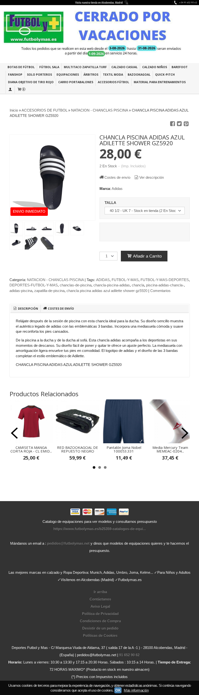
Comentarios (160, 291)
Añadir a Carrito (147, 256)
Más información (136, 690)
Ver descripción (151, 177)
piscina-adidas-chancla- (165, 285)
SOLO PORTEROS (39, 75)
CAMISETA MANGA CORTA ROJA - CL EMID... (31, 449)
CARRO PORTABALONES (75, 82)
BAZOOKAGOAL (139, 75)
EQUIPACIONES (68, 75)
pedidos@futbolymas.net (68, 543)
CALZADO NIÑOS (154, 67)
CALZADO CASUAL (124, 67)
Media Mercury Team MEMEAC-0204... (170, 449)
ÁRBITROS (90, 75)
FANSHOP (15, 75)
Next (185, 433)
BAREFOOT (180, 67)
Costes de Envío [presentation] (60, 309)
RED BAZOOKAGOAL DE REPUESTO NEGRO (77, 449)
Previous (14, 433)
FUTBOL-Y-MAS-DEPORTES (165, 280)
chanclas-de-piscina (75, 285)
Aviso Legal (100, 606)
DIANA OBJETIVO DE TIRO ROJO (31, 82)
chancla (138, 285)
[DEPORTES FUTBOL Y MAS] (99, 34)
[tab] (25, 309)
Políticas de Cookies (100, 635)
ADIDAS (103, 280)
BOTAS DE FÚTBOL (21, 67)
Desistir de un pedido (100, 628)
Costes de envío (117, 177)
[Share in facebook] (172, 124)
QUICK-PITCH (165, 75)
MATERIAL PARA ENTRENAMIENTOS (160, 82)
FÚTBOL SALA (49, 67)
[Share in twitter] (179, 124)
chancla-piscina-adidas (111, 285)
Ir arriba (100, 592)
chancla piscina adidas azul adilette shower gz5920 (106, 291)
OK (118, 690)
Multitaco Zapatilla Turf (85, 67)
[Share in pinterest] (186, 124)
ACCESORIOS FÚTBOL (113, 82)
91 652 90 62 (129, 655)
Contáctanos (100, 599)
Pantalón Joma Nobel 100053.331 (124, 449)
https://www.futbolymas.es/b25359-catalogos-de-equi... (99, 529)
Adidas (117, 188)
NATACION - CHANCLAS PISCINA (55, 280)
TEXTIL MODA (113, 75)
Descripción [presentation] (27, 309)
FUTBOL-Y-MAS (125, 280)
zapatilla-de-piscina (49, 291)
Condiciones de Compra (100, 621)
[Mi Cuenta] (10, 89)
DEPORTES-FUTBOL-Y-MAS (33, 285)
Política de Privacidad (100, 614)
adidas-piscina (20, 291)
